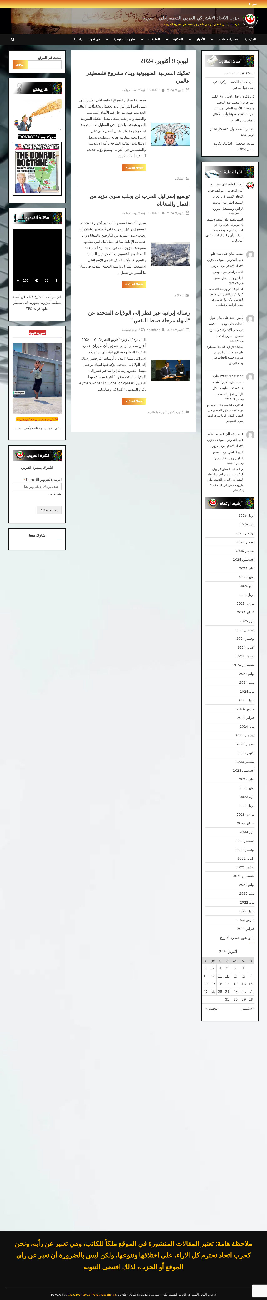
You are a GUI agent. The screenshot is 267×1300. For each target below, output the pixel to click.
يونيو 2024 (246, 682)
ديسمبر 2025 (244, 533)
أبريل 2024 (246, 700)
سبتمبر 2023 (245, 761)
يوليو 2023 (246, 779)
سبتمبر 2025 (245, 550)
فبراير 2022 (245, 928)
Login (253, 4)
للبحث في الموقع (50, 57)
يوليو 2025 (246, 568)
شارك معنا (37, 535)
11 (220, 976)
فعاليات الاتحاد (228, 39)
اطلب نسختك (49, 510)
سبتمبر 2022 (245, 867)
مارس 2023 (245, 814)
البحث (20, 64)
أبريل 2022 (246, 911)
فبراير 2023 (245, 823)
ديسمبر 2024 (244, 629)
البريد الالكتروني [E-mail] (43, 480)
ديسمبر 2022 (244, 840)
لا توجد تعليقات (131, 90)
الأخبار (200, 39)
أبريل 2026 (246, 515)
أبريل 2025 (246, 594)
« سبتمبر (248, 1008)
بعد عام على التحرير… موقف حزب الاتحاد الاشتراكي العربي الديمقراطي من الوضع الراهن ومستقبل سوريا (225, 196)
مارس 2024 (245, 709)
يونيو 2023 (246, 788)
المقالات (154, 39)
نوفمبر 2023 (245, 744)
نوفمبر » (211, 1008)
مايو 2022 (247, 902)
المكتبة (178, 39)
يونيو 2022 (246, 893)
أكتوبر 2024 (245, 647)
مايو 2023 (247, 797)
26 (213, 991)
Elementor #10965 (239, 73)
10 (227, 976)
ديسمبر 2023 (244, 735)
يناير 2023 (247, 832)
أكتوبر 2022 (245, 858)
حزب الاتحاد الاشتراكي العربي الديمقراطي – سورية (190, 18)
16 (235, 984)
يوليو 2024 (246, 673)
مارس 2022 (245, 920)
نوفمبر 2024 (245, 638)
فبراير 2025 (245, 612)
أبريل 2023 (246, 805)
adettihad (153, 90)
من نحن (94, 39)
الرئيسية (250, 39)
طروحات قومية (124, 39)
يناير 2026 (247, 524)
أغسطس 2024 (243, 665)
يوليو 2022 (246, 884)
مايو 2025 (247, 585)
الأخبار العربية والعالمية (161, 412)
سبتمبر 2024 (245, 656)
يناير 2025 (247, 621)
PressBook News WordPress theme (92, 1294)
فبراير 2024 (245, 717)
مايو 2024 (247, 691)
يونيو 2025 (246, 577)
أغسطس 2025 (243, 559)
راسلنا (78, 39)
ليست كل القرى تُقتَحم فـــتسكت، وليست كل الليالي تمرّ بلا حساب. (228, 388)
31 (227, 999)
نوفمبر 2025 (245, 542)
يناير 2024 (247, 726)
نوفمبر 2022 (245, 849)
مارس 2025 (245, 603)
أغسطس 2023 (243, 770)
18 (220, 984)
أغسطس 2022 (243, 876)
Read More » (132, 168)
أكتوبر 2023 (245, 753)
